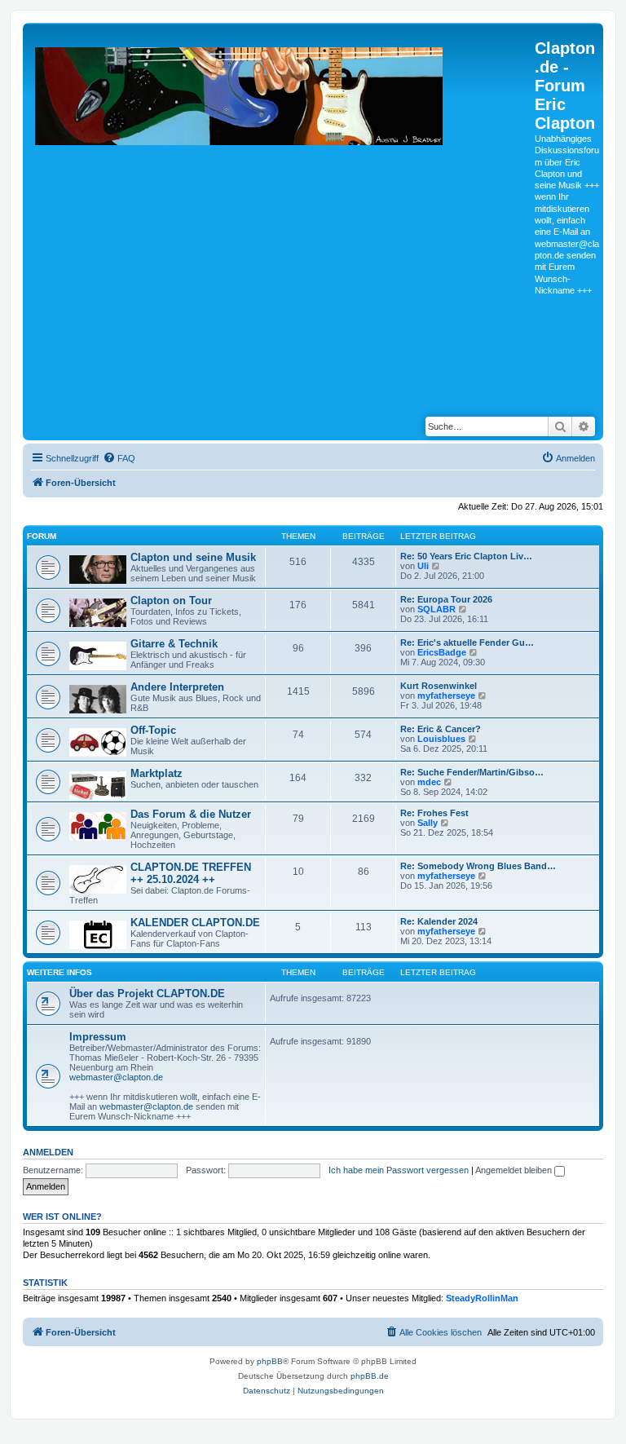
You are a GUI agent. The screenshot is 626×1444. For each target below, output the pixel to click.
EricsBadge (441, 652)
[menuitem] (119, 458)
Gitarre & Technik (174, 644)
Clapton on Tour (171, 600)
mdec (429, 782)
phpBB (270, 1361)
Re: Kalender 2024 (439, 921)
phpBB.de (369, 1375)
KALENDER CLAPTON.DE (195, 922)
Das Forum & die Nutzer (190, 814)
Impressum (97, 1037)
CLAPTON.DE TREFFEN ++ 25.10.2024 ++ (190, 873)
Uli (423, 566)
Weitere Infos (59, 972)
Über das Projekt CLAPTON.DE (147, 993)
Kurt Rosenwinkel (438, 686)
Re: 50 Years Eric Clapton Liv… (466, 556)
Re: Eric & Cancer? (440, 729)
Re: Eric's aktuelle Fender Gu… (467, 642)
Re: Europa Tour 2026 (446, 599)
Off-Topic (153, 730)
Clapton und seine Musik (193, 557)
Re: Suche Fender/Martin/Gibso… (472, 772)
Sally (427, 823)
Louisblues (441, 739)
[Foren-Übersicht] (281, 215)
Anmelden (48, 1152)
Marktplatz (156, 773)
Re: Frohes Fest (434, 813)
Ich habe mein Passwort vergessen (398, 1170)
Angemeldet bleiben (514, 1170)
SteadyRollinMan (482, 1298)
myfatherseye (446, 695)
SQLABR (436, 609)
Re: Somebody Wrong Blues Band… (478, 866)
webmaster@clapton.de (116, 1077)
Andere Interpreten (177, 687)
